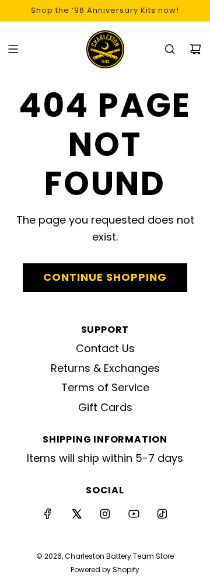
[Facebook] (48, 514)
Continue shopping (105, 277)
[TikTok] (162, 514)
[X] (76, 514)
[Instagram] (105, 514)
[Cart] (195, 49)
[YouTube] (133, 514)
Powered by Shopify (105, 569)
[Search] (170, 49)
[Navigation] (13, 49)
